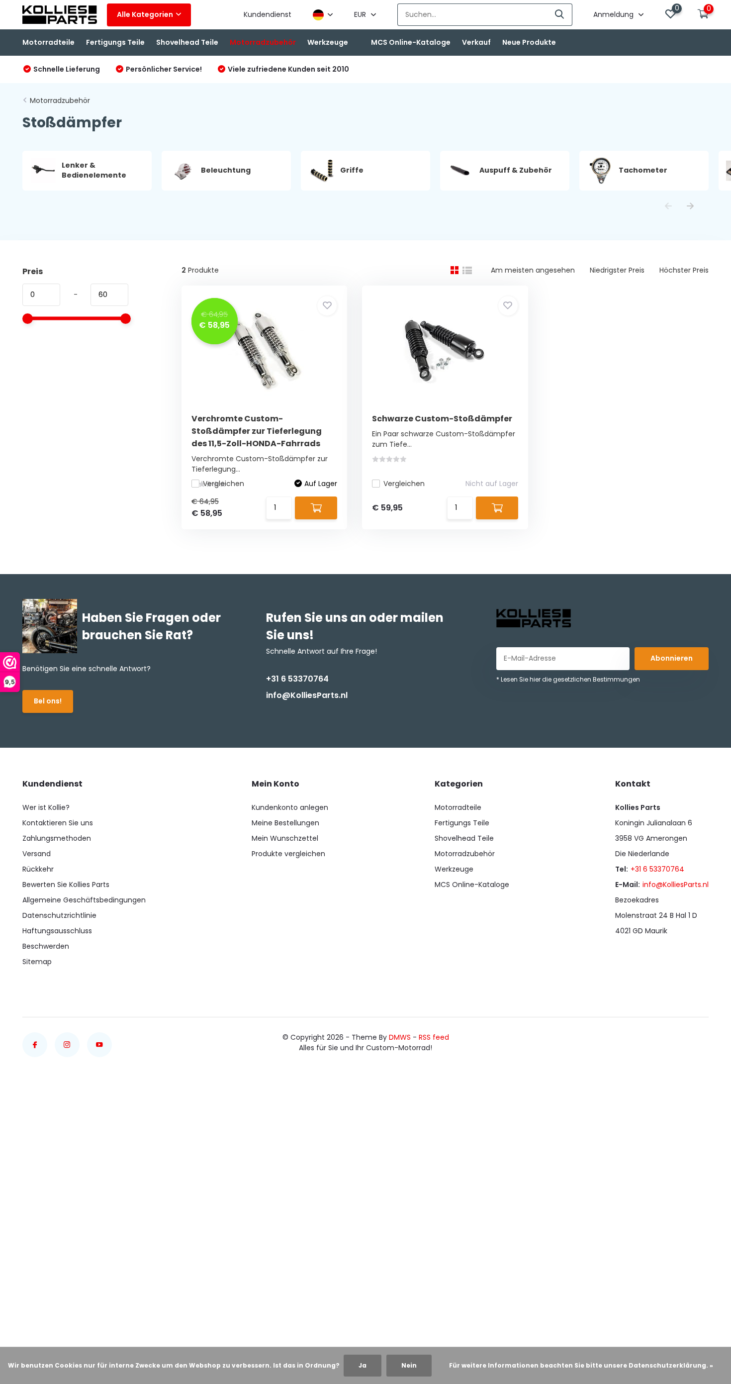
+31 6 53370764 (297, 679)
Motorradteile (48, 42)
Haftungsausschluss (57, 931)
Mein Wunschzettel (285, 838)
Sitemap (37, 962)
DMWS (400, 1037)
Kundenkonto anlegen (290, 807)
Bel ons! (48, 701)
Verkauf (476, 42)
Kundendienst (267, 14)
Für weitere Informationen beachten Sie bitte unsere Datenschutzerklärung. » (581, 1365)
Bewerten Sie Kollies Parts (65, 885)
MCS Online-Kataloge (411, 42)
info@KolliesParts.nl (307, 695)
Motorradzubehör (263, 42)
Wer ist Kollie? (46, 807)
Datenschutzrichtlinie (59, 915)
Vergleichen (223, 484)
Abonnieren (671, 658)
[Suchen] (560, 14)
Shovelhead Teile (187, 42)
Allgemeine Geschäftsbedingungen (84, 900)
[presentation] (668, 206)
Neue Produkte (529, 42)
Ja (362, 1365)
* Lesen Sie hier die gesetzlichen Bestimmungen (568, 679)
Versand (36, 854)
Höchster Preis (684, 270)
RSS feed (434, 1037)
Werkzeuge (327, 42)
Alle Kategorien (145, 14)
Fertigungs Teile (115, 42)
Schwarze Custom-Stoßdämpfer (442, 418)
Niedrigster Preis (617, 270)
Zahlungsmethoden (56, 838)
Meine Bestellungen (285, 823)
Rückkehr (38, 869)
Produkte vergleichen (288, 854)
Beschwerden (45, 946)
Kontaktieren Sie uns (57, 823)
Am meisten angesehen (533, 270)
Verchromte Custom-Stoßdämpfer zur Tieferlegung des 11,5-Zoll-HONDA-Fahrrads (256, 431)
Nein (409, 1365)
